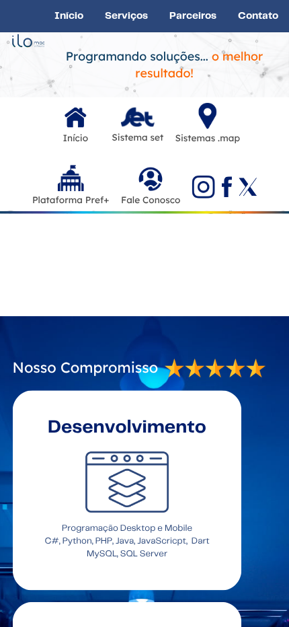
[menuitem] (68, 15)
